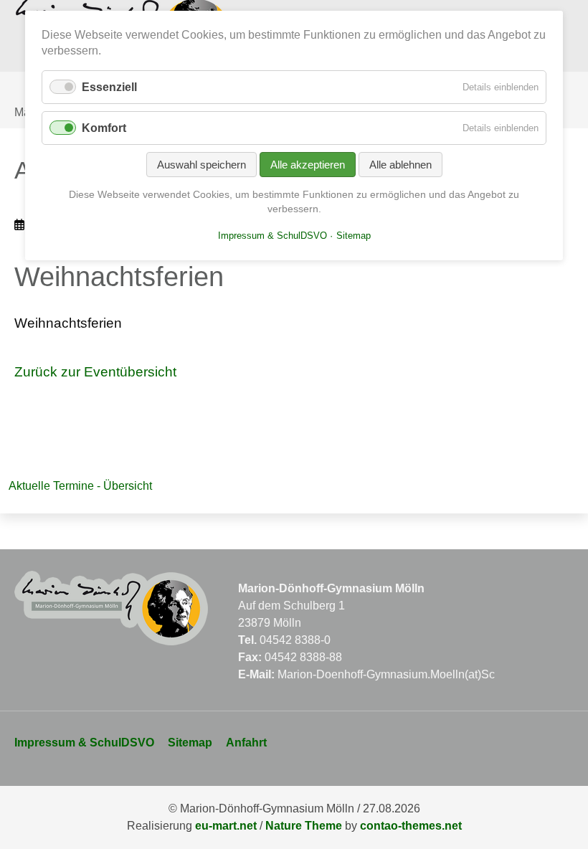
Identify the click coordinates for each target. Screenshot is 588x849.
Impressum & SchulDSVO (84, 742)
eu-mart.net (226, 826)
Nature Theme (303, 826)
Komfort (104, 128)
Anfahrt (246, 742)
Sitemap (190, 742)
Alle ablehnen (400, 164)
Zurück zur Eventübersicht (95, 371)
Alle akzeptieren (307, 164)
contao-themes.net (411, 826)
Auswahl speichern (201, 164)
